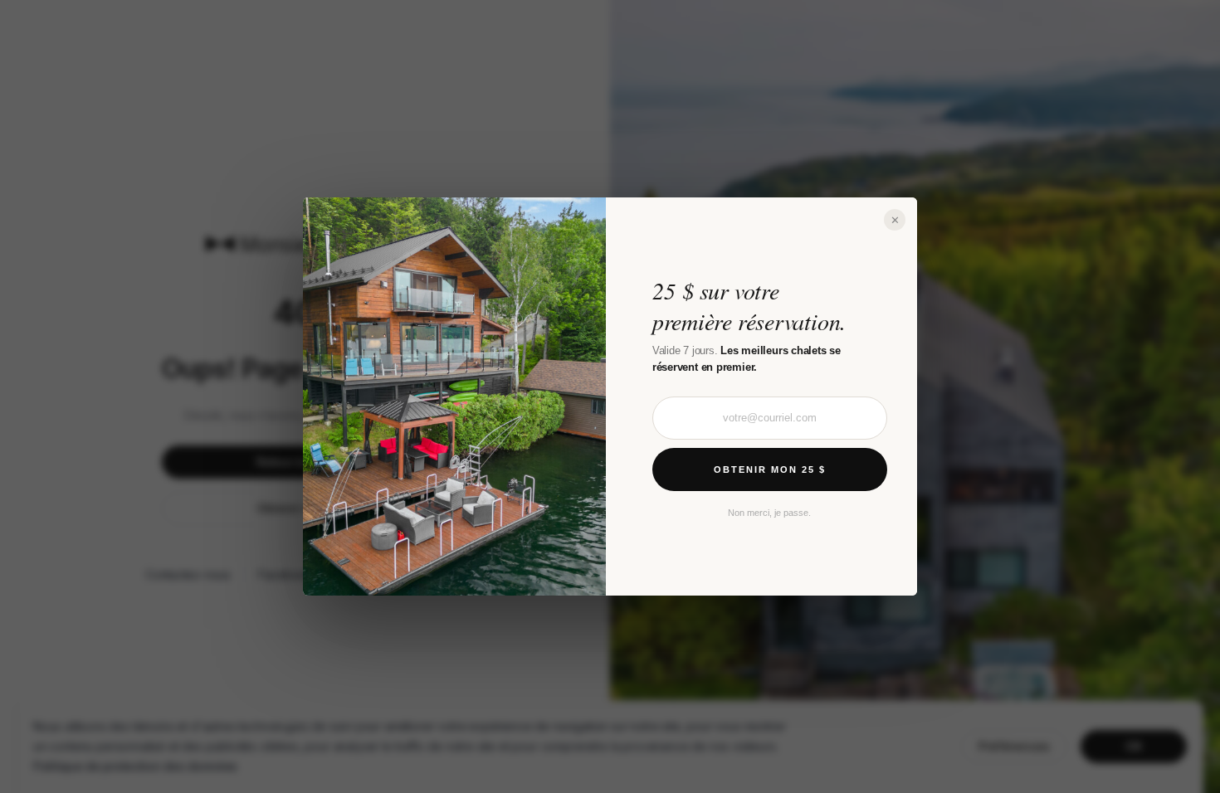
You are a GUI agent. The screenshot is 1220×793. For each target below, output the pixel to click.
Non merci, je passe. (769, 513)
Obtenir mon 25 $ (770, 469)
